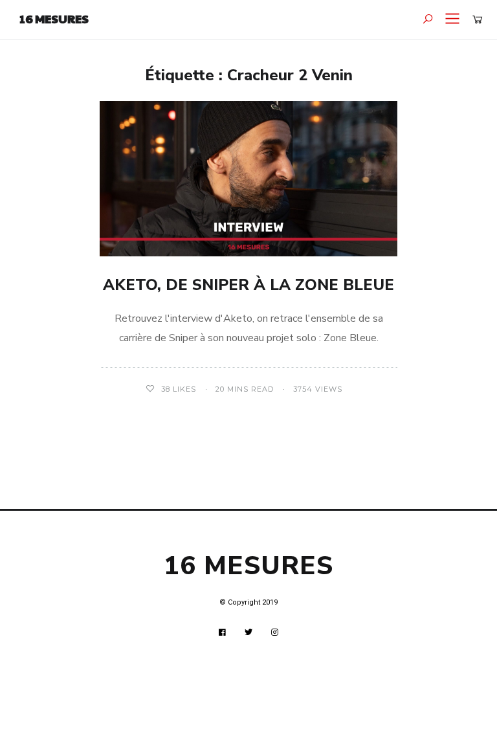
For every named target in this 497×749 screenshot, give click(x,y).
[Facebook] (222, 632)
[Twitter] (249, 632)
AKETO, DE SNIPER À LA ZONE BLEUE (248, 284)
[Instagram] (275, 632)
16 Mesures (54, 18)
